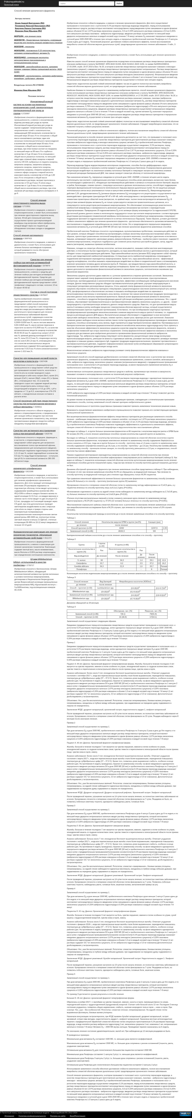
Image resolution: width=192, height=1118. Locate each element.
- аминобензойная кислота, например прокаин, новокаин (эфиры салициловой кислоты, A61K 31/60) (38, 69)
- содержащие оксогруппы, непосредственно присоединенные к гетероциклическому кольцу (31, 60)
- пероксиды (24, 47)
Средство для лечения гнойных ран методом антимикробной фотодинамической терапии (32, 263)
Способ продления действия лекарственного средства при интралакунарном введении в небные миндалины (35, 404)
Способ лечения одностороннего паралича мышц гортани (29, 203)
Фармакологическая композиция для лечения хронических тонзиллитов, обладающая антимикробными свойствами (35, 535)
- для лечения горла (27, 36)
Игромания (9, 1116)
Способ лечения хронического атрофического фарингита (29, 468)
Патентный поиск (11, 5)
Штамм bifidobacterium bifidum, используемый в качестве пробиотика (32, 562)
